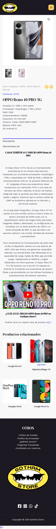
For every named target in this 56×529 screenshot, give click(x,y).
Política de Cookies (28, 435)
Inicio (5, 86)
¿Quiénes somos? (28, 441)
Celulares (14, 86)
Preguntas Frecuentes (28, 445)
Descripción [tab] (9, 141)
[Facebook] (20, 506)
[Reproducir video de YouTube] (28, 294)
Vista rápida (15, 360)
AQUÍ (48, 322)
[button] (48, 19)
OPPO (22, 86)
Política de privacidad (28, 438)
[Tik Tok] (36, 506)
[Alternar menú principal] (51, 7)
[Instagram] (25, 506)
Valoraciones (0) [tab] (11, 146)
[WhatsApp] (31, 506)
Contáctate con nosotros (28, 448)
